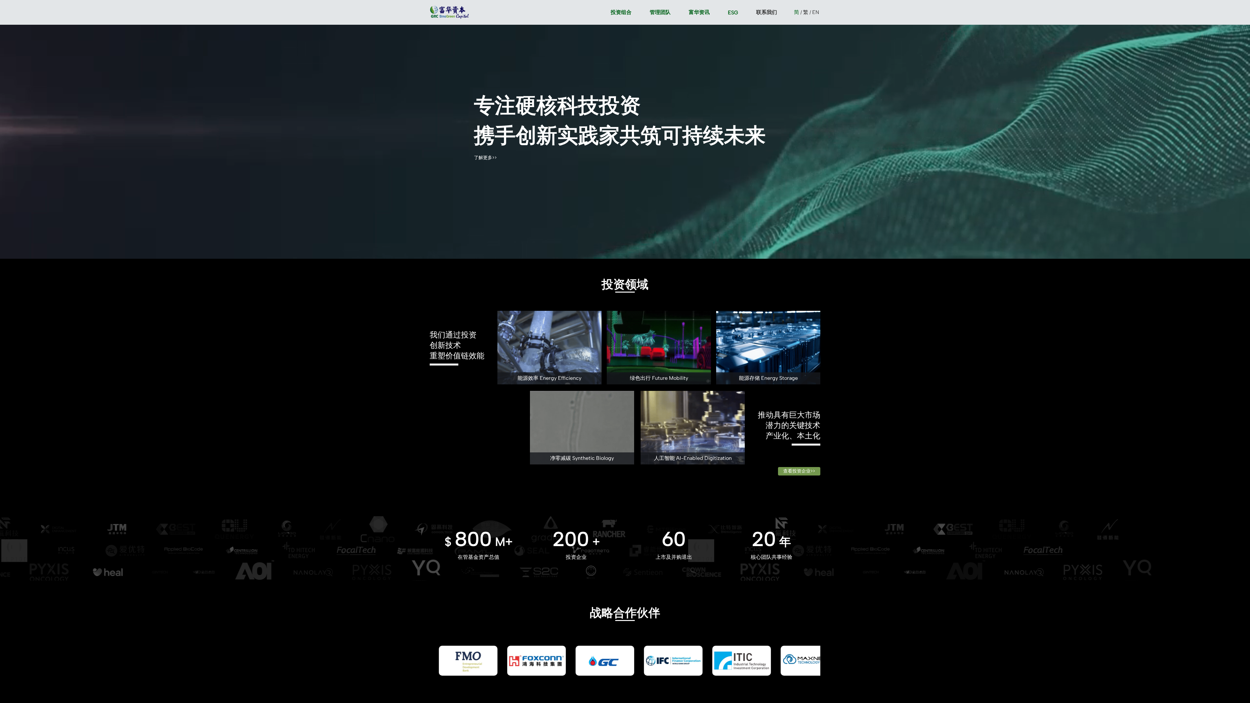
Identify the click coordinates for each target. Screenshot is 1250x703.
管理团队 (660, 12)
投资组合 (621, 12)
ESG (733, 12)
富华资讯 (699, 12)
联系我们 (766, 12)
